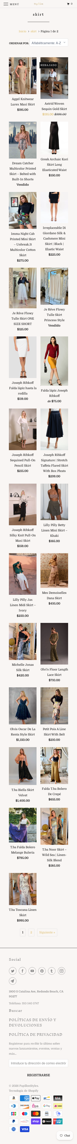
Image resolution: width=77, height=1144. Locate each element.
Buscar (15, 1010)
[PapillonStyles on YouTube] (33, 971)
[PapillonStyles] (38, 4)
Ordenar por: (19, 43)
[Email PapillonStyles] (13, 981)
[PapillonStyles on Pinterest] (42, 971)
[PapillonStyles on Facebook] (23, 971)
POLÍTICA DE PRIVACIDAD (35, 1034)
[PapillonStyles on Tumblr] (52, 971)
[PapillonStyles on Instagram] (62, 971)
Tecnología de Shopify (23, 1090)
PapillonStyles (28, 1085)
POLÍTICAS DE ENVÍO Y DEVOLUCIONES (32, 1022)
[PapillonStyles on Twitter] (13, 971)
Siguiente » (47, 932)
